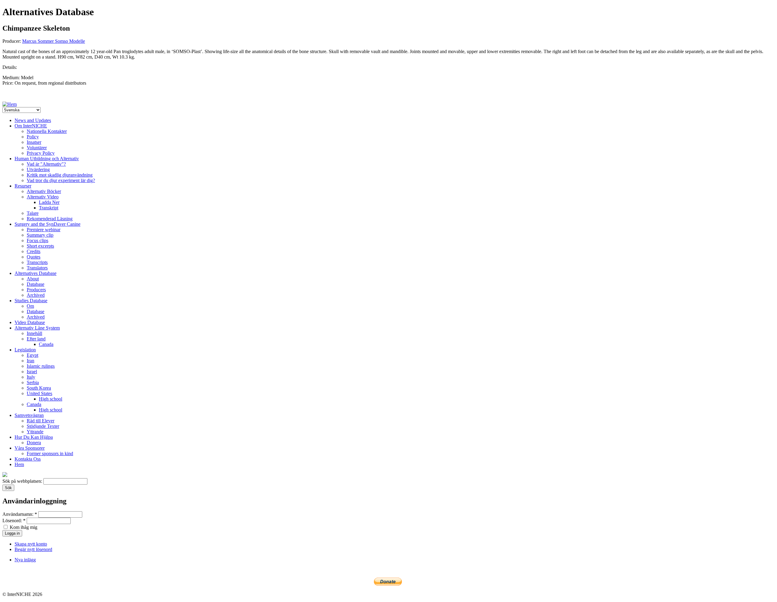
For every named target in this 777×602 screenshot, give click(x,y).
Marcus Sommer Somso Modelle (53, 41)
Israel (32, 371)
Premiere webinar (43, 229)
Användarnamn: (19, 514)
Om (30, 306)
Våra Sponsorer (30, 448)
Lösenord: (13, 520)
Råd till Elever (40, 420)
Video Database (30, 322)
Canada (46, 344)
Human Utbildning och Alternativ (47, 158)
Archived (36, 295)
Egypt (32, 355)
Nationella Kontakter (47, 131)
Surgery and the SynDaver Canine (47, 224)
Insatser (34, 142)
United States (39, 393)
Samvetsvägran (29, 415)
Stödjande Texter (43, 426)
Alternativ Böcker (44, 191)
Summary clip (40, 235)
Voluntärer (37, 147)
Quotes (33, 256)
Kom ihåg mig (22, 527)
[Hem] (9, 104)
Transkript (48, 207)
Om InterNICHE (31, 125)
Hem (19, 464)
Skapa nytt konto (31, 543)
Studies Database (31, 300)
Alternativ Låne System (37, 327)
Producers (36, 289)
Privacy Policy (41, 153)
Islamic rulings (41, 366)
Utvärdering (38, 169)
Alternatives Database (35, 273)
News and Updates (33, 120)
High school (50, 398)
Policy (33, 136)
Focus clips (37, 240)
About (33, 278)
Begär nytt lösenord (33, 549)
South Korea (39, 388)
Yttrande (35, 431)
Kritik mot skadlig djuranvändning (60, 175)
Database (35, 284)
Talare (33, 213)
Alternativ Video (43, 196)
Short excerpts (40, 246)
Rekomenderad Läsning (50, 218)
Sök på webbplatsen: (22, 481)
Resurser (23, 185)
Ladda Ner (49, 202)
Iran (30, 360)
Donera (34, 442)
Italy (31, 377)
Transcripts (37, 262)
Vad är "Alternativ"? (46, 164)
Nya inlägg (25, 559)
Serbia (33, 382)
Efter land (36, 338)
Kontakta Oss (28, 459)
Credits (33, 251)
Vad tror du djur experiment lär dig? (61, 180)
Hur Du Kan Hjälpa (34, 437)
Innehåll (34, 333)
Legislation (25, 349)
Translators (37, 267)
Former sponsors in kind (50, 453)
